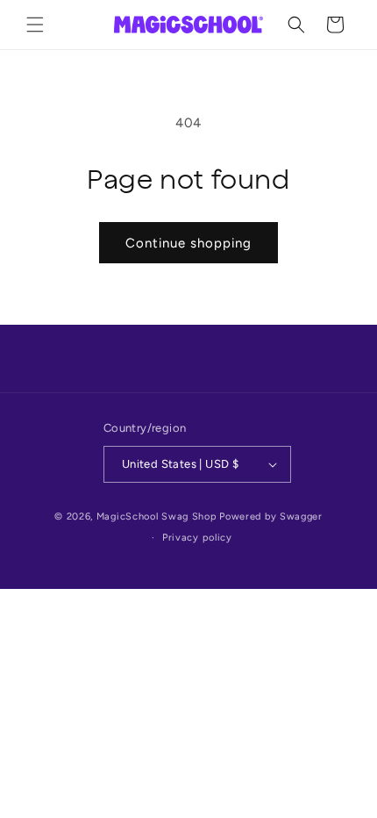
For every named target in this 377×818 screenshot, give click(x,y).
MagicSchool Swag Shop (156, 516)
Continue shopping (188, 243)
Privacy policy (197, 537)
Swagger (301, 516)
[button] (35, 24)
